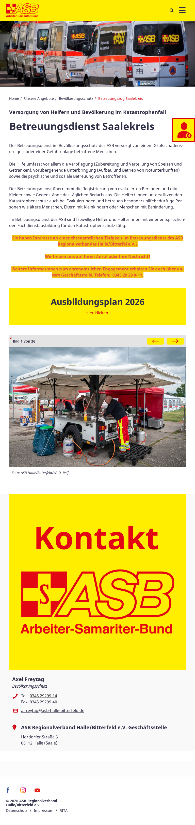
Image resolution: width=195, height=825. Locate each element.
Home (14, 98)
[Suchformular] (171, 10)
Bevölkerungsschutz (76, 98)
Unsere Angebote (39, 98)
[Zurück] (155, 341)
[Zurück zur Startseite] (22, 10)
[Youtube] (37, 792)
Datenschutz (16, 810)
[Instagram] (23, 792)
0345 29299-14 (43, 696)
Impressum (43, 810)
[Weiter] (175, 341)
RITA (64, 810)
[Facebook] (9, 792)
